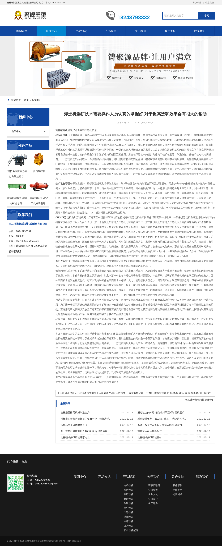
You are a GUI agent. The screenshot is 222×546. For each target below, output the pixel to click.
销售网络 (177, 494)
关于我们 (140, 31)
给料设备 (128, 485)
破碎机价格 (62, 135)
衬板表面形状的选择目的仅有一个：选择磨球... (86, 418)
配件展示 (177, 489)
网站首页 (21, 31)
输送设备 (128, 489)
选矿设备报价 (63, 261)
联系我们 (209, 2)
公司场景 (153, 489)
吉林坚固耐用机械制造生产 (75, 412)
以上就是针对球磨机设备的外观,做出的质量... (85, 431)
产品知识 (81, 31)
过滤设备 (128, 516)
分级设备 (128, 503)
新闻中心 (51, 31)
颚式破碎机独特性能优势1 (199, 399)
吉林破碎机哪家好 (65, 130)
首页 (26, 100)
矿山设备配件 (131, 530)
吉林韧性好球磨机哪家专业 (75, 437)
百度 (24, 461)
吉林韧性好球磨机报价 (150, 437)
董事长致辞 (154, 485)
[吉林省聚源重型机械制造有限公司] (54, 15)
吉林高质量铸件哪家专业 (74, 425)
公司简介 (153, 498)
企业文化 (153, 494)
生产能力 (153, 503)
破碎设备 (128, 494)
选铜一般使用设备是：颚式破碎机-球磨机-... (161, 425)
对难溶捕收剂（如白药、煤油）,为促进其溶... (162, 418)
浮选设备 (128, 512)
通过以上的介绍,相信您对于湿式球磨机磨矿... (162, 412)
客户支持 (170, 31)
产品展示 (110, 31)
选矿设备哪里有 (64, 183)
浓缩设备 (128, 521)
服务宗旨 (177, 485)
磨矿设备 (128, 498)
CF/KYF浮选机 (63, 217)
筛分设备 (128, 507)
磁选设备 (128, 525)
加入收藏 (197, 2)
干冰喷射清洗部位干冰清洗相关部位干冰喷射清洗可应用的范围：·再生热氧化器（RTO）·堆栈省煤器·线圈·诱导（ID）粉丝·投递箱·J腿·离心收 (134, 393)
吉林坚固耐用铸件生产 (150, 431)
